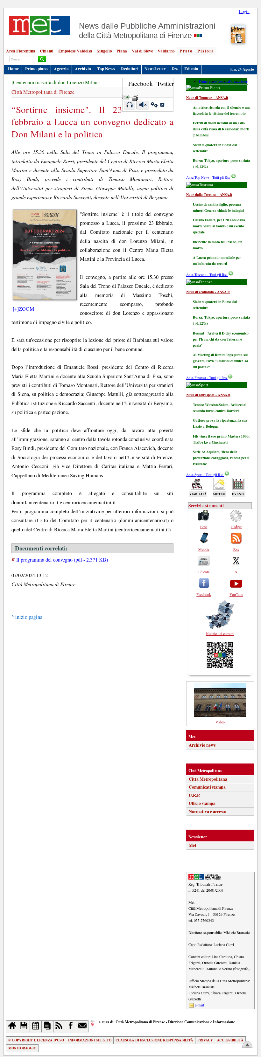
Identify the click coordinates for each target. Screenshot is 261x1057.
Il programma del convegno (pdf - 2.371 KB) (62, 559)
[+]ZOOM (23, 308)
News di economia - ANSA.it (208, 291)
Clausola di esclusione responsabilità (154, 1040)
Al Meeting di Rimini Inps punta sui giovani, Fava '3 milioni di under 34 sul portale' (220, 361)
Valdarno (166, 51)
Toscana (223, 81)
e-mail (199, 1004)
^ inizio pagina (26, 616)
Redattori (129, 69)
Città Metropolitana (208, 779)
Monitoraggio (22, 1048)
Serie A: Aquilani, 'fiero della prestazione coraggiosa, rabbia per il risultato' (221, 457)
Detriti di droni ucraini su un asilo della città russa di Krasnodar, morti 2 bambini (221, 129)
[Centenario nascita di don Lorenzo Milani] (56, 82)
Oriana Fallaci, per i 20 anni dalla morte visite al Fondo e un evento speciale (219, 226)
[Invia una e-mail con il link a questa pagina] (126, 96)
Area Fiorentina (20, 51)
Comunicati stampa (207, 787)
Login (244, 11)
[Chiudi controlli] (162, 105)
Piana (121, 51)
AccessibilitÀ (230, 1040)
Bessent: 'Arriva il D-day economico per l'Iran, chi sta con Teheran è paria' (221, 339)
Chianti (46, 51)
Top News (106, 69)
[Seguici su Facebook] (71, 1026)
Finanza (234, 81)
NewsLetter (155, 69)
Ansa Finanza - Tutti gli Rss (207, 377)
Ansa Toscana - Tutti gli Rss (207, 274)
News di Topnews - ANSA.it (207, 97)
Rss (175, 69)
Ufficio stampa (202, 803)
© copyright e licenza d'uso (36, 1040)
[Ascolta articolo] (130, 105)
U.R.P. (194, 795)
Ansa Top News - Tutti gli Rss (208, 177)
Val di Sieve (142, 51)
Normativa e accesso (207, 811)
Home (13, 69)
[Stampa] (135, 96)
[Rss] (59, 1026)
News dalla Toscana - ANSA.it (209, 194)
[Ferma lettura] (143, 105)
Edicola (191, 69)
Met (192, 845)
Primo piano (36, 69)
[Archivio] (24, 1026)
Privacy (205, 1040)
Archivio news (202, 745)
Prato (186, 51)
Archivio (83, 69)
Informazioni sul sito (89, 1040)
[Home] (12, 1026)
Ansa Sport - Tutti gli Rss (205, 474)
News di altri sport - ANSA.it (208, 394)
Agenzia (61, 69)
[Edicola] (47, 1026)
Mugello (104, 51)
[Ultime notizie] (36, 1026)
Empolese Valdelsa (75, 51)
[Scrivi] (83, 1026)
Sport (244, 81)
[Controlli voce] (154, 105)
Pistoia (205, 51)
